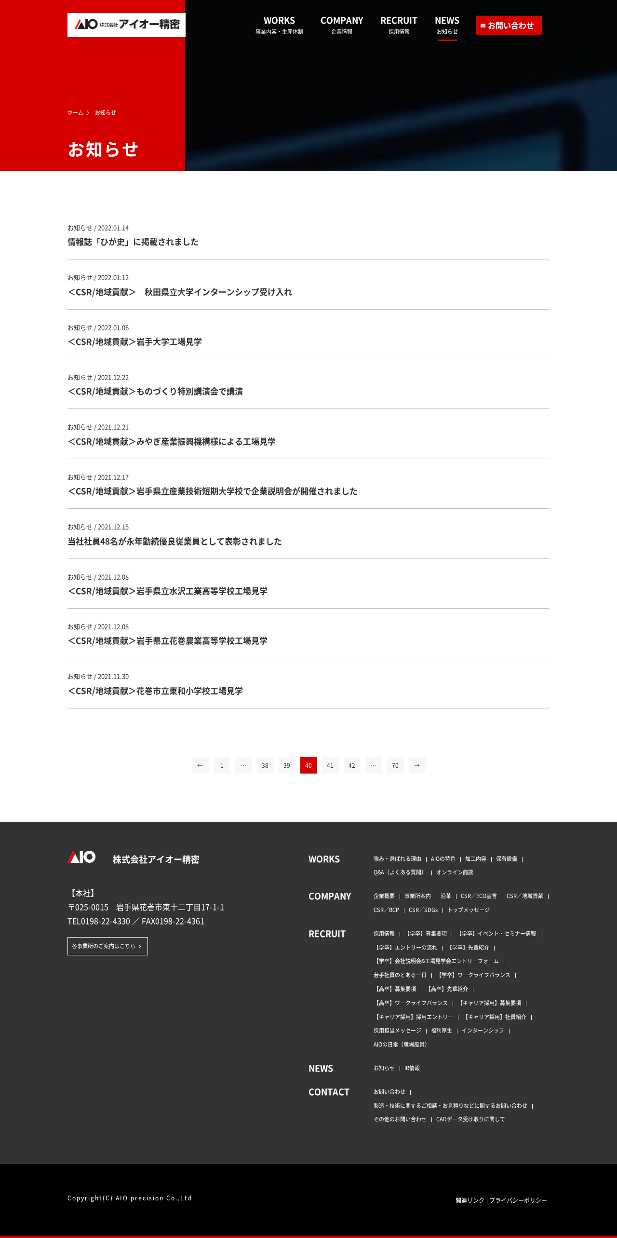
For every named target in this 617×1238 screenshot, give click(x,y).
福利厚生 (441, 1030)
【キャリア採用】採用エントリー (413, 1016)
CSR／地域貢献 (525, 895)
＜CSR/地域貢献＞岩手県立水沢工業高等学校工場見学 (167, 591)
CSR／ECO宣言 (479, 895)
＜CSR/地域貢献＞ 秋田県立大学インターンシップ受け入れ (179, 292)
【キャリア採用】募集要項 (489, 1003)
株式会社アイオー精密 (155, 859)
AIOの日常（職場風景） (402, 1044)
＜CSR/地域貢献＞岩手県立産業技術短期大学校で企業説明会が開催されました (212, 491)
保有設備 (506, 858)
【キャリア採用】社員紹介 (494, 1016)
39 (286, 765)
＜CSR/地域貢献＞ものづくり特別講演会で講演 (155, 391)
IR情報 (412, 1068)
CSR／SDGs (423, 909)
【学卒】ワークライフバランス (473, 975)
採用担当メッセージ (397, 1030)
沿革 (446, 895)
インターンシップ (483, 1030)
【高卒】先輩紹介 (447, 989)
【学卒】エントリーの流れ (405, 947)
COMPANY (342, 25)
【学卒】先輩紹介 (468, 947)
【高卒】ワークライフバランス (411, 1003)
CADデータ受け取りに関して (470, 1119)
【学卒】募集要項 (425, 933)
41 (330, 765)
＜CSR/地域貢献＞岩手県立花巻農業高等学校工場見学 (167, 640)
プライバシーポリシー (518, 1200)
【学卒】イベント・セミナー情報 (496, 933)
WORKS (279, 25)
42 (352, 765)
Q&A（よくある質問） (400, 872)
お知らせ (384, 1068)
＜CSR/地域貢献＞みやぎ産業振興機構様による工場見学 (171, 441)
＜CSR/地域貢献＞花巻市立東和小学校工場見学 (155, 690)
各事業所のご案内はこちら (103, 946)
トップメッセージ (468, 909)
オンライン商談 (454, 872)
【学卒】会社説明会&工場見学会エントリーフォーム (436, 961)
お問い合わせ (511, 25)
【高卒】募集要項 (395, 989)
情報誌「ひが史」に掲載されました (133, 241)
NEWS (447, 25)
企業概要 (384, 895)
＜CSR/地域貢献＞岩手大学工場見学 (134, 341)
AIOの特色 (443, 858)
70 (395, 765)
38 (265, 765)
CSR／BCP (386, 909)
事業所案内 (417, 895)
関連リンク (470, 1200)
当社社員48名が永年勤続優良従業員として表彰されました (174, 541)
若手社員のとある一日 (400, 975)
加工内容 (475, 858)
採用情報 (384, 933)
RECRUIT (398, 25)
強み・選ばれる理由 (397, 858)
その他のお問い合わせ (400, 1119)
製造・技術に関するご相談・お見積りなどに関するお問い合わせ (450, 1105)
